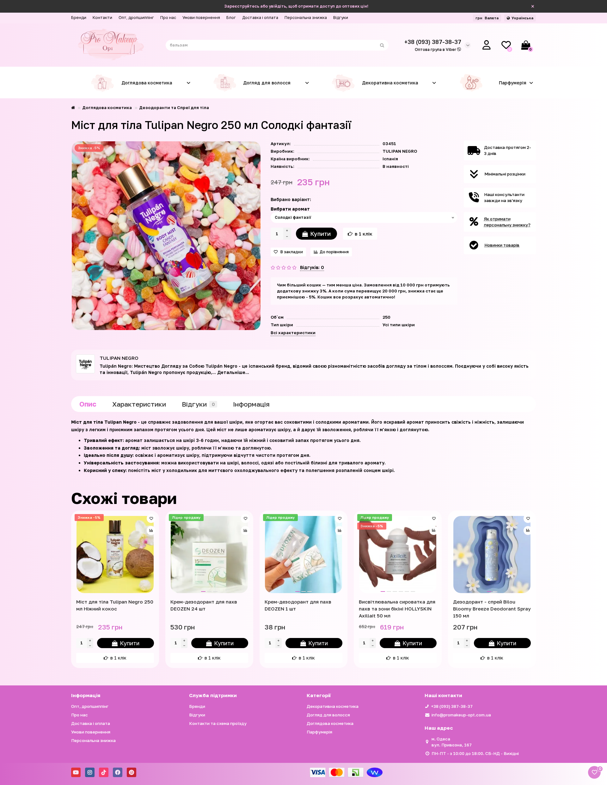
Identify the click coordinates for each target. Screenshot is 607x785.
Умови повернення (201, 17)
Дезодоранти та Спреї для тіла (174, 107)
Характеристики (139, 404)
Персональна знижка (306, 17)
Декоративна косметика (390, 82)
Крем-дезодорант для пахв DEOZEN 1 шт (298, 605)
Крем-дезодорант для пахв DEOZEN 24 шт (203, 605)
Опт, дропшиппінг (136, 17)
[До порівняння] (151, 530)
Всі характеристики (293, 332)
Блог (231, 17)
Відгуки (340, 17)
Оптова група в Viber (436, 49)
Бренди (78, 17)
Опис (87, 404)
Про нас (168, 17)
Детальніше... (233, 372)
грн (487, 18)
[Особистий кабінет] (486, 45)
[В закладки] (151, 518)
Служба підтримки (213, 695)
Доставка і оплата (260, 17)
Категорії (319, 695)
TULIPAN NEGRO (400, 151)
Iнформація (251, 404)
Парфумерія (512, 82)
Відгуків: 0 (312, 267)
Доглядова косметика (146, 82)
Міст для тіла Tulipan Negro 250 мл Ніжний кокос (114, 605)
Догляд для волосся (267, 82)
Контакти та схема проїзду (218, 723)
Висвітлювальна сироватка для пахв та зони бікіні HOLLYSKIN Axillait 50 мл (397, 608)
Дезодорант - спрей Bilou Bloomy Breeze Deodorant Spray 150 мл (492, 608)
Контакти (102, 17)
